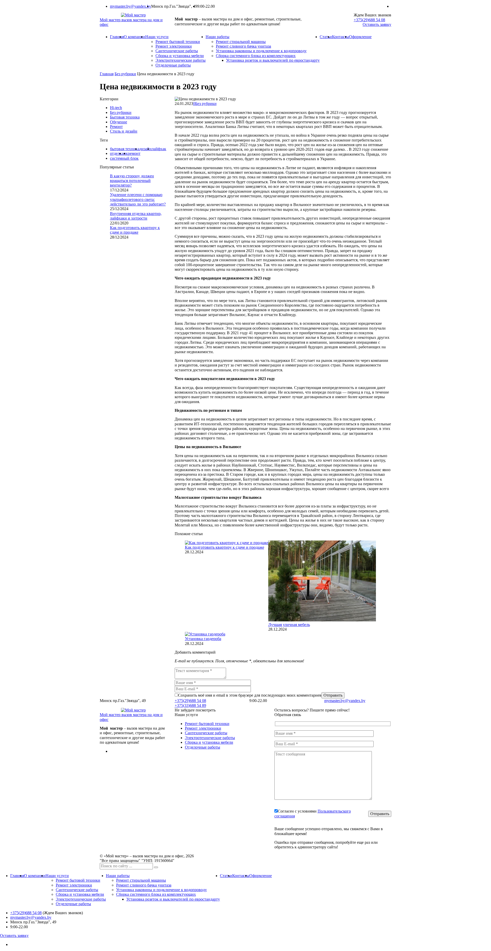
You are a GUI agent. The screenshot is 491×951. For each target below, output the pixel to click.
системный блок (124, 158)
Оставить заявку (377, 24)
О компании (134, 37)
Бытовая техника (125, 117)
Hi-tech (116, 107)
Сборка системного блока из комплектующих (256, 55)
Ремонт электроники (173, 46)
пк (126, 153)
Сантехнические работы (176, 51)
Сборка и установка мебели (179, 55)
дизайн (145, 149)
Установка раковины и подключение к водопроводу (261, 51)
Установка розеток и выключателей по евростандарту (273, 60)
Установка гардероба (203, 638)
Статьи (326, 37)
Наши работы (217, 37)
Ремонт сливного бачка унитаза (243, 46)
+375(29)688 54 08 (369, 20)
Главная (117, 37)
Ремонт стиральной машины (241, 41)
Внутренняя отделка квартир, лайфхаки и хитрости (136, 215)
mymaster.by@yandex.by (130, 6)
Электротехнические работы (180, 60)
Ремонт (116, 126)
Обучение (118, 122)
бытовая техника (124, 149)
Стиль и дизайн (123, 131)
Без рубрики (206, 103)
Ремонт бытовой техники (177, 41)
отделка (117, 153)
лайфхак (159, 149)
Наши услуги (157, 37)
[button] (156, 867)
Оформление (360, 37)
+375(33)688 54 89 (190, 705)
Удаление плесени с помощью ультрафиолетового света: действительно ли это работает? (138, 199)
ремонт (134, 153)
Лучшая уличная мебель (289, 624)
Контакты (340, 37)
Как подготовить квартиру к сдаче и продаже (224, 547)
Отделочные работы (173, 65)
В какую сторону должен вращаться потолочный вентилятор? (132, 181)
